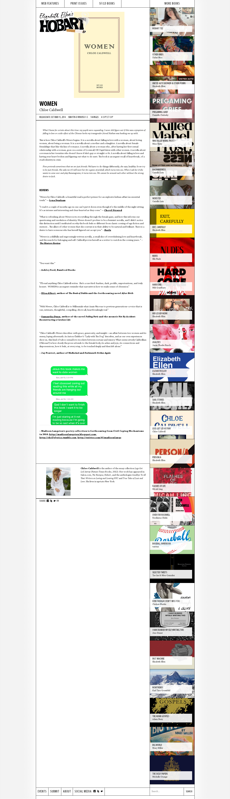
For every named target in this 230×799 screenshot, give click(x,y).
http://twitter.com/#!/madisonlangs (99, 438)
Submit (54, 791)
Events (42, 791)
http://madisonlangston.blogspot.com (72, 434)
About (67, 791)
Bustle (107, 230)
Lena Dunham (57, 200)
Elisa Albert (48, 293)
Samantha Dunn (50, 317)
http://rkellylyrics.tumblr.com (57, 438)
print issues (79, 3)
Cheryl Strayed (113, 210)
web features (50, 3)
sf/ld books (107, 3)
